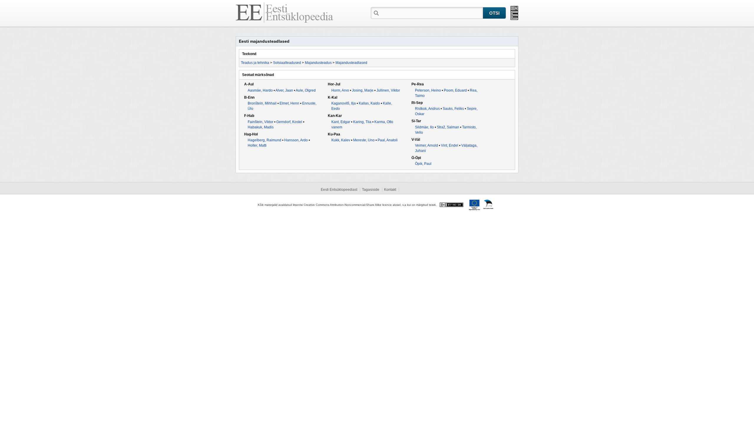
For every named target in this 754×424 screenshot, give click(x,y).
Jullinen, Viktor (388, 90)
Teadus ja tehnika (255, 63)
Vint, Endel (449, 145)
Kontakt (390, 190)
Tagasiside (370, 190)
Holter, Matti (257, 145)
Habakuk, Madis (261, 127)
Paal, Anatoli (388, 140)
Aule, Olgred (306, 90)
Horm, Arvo (340, 90)
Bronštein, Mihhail (262, 103)
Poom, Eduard (455, 90)
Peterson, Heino (428, 90)
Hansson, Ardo (296, 140)
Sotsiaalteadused (287, 63)
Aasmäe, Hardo (260, 90)
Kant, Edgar (340, 122)
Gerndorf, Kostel (289, 122)
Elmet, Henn (289, 103)
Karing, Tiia (362, 122)
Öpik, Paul (423, 164)
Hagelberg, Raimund (264, 140)
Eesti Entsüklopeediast (339, 190)
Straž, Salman (448, 127)
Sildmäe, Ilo (424, 127)
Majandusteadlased (351, 63)
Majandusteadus (318, 63)
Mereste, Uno (364, 140)
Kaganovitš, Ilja (343, 103)
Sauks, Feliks (453, 109)
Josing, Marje (362, 90)
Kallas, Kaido (369, 103)
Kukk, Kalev (340, 140)
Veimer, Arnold (426, 145)
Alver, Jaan (284, 90)
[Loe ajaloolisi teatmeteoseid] (514, 13)
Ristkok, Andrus (427, 109)
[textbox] (431, 12)
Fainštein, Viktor (260, 122)
